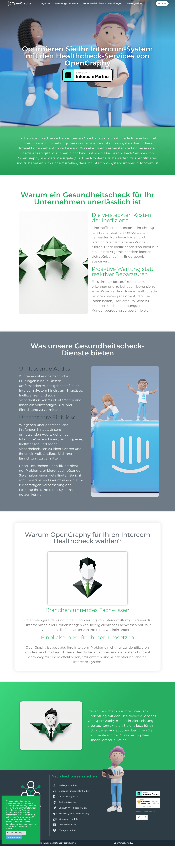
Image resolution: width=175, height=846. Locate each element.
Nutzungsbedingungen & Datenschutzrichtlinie (51, 843)
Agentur (46, 3)
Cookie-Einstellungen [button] (15, 833)
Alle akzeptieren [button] (14, 837)
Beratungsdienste (65, 3)
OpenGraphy (120, 843)
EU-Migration (134, 3)
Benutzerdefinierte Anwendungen (102, 3)
